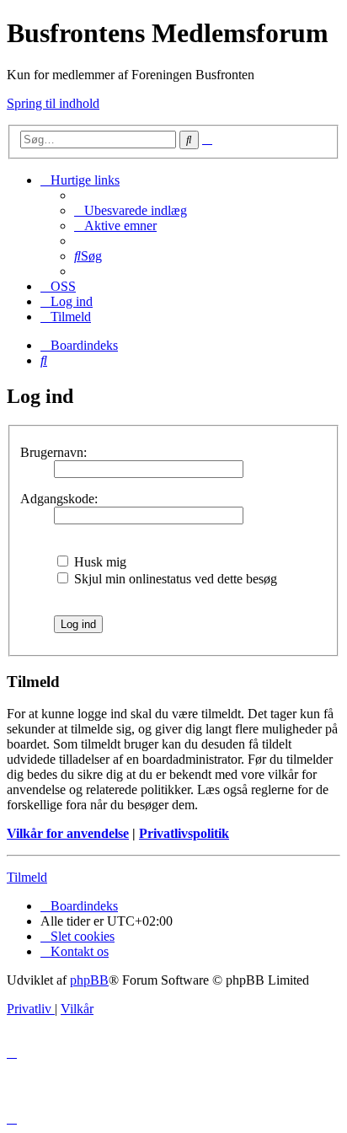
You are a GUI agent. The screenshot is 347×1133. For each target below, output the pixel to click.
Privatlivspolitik (184, 833)
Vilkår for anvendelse (68, 833)
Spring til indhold (53, 103)
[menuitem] (130, 210)
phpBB (89, 980)
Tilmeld (27, 877)
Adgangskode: (59, 498)
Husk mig (98, 562)
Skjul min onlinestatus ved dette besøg (174, 579)
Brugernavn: (53, 452)
